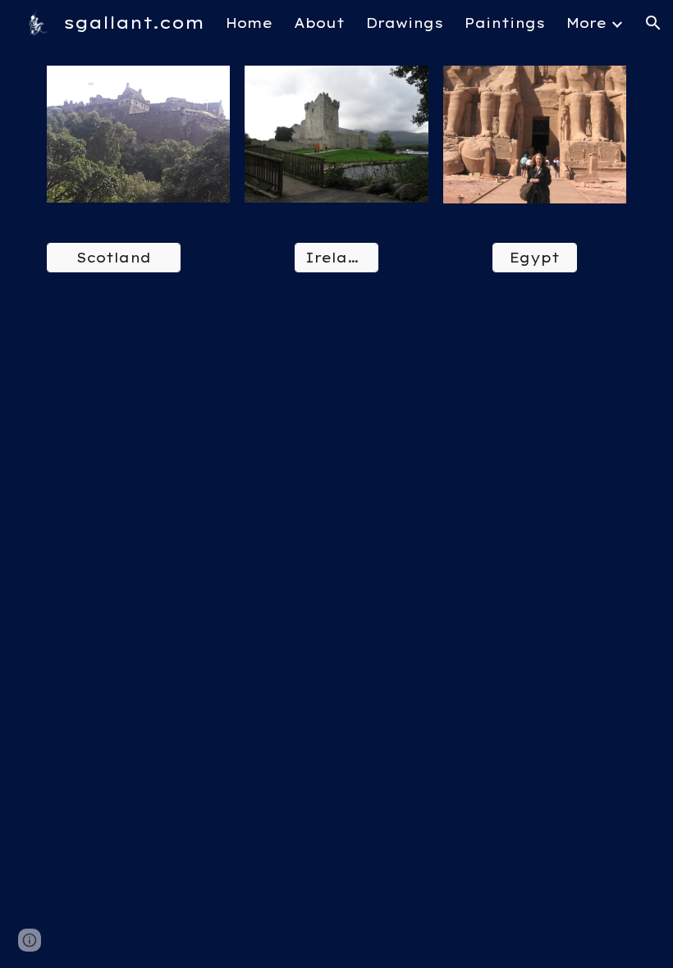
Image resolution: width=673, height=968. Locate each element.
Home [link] (249, 23)
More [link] (586, 23)
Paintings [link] (505, 23)
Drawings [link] (404, 23)
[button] (653, 23)
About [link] (319, 23)
